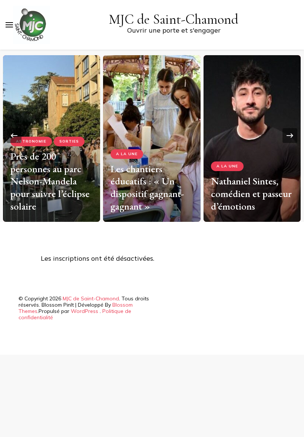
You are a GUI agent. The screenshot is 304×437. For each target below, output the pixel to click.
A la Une (127, 153)
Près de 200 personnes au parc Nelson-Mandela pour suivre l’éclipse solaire (50, 181)
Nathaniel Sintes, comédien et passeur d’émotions (251, 193)
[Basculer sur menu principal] (9, 24)
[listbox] (152, 136)
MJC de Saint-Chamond (173, 19)
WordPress (84, 311)
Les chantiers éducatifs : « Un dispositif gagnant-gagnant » (147, 187)
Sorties (69, 141)
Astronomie (31, 141)
